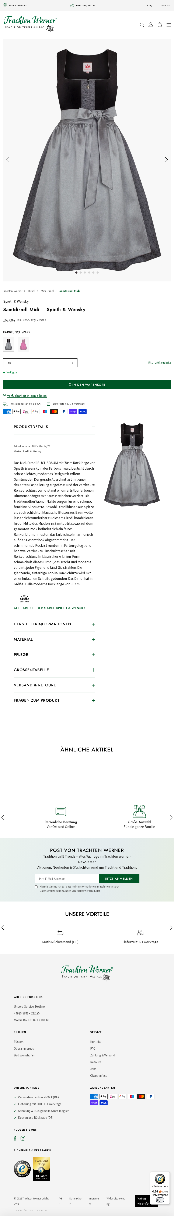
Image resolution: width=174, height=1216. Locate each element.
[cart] (160, 24)
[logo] (30, 24)
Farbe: (16, 332)
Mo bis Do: (20, 1020)
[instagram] (23, 1139)
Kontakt (166, 5)
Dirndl (31, 291)
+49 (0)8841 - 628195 (27, 1013)
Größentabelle (163, 363)
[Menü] (167, 1174)
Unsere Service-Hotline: (29, 1007)
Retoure (95, 1062)
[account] (151, 24)
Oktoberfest (98, 1076)
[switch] (160, 1199)
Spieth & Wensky (16, 301)
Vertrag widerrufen (143, 1201)
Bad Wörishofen (24, 1055)
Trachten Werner (12, 291)
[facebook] (15, 1139)
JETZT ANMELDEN (119, 879)
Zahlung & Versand (102, 1055)
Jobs (93, 1069)
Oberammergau (24, 1048)
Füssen (19, 1042)
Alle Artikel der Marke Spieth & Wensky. (50, 608)
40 (9, 363)
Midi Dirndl (47, 291)
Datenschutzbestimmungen (55, 891)
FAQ (149, 5)
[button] (169, 25)
